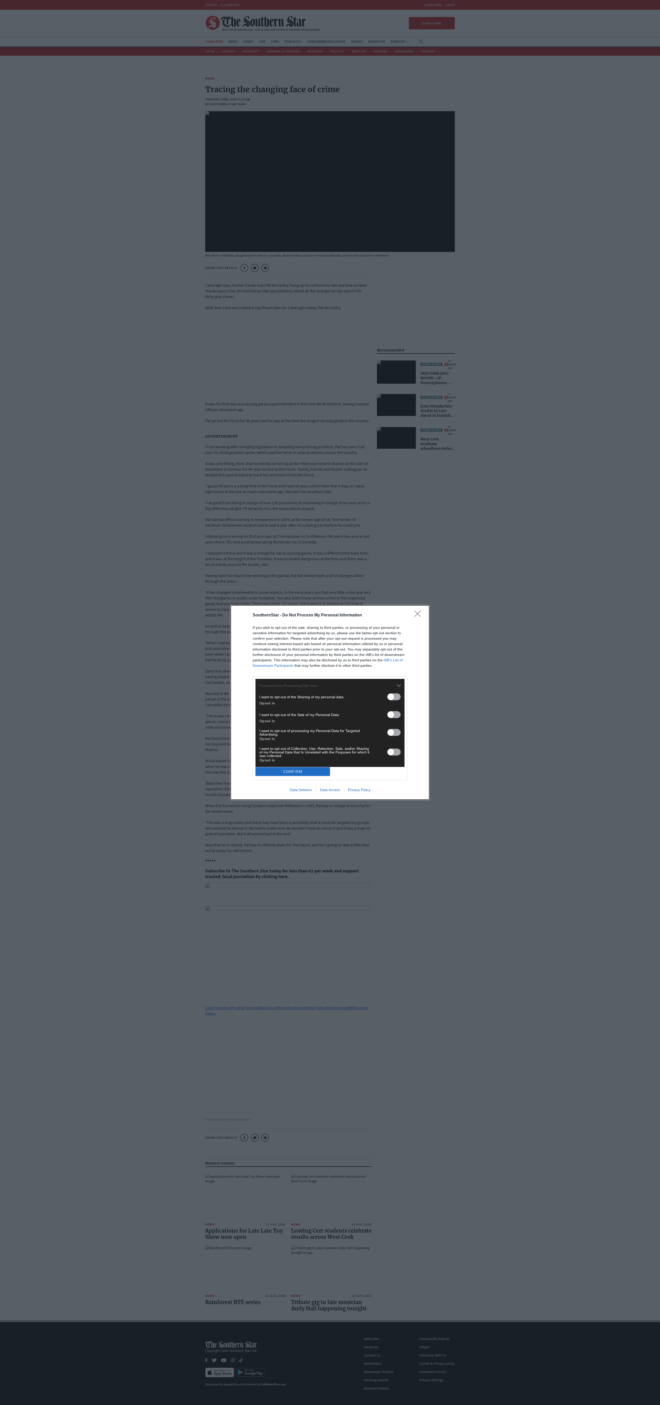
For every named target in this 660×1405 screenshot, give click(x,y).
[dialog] (330, 702)
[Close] (419, 615)
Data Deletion (301, 790)
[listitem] (330, 685)
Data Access (330, 790)
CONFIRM (292, 772)
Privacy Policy (359, 790)
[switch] (394, 696)
